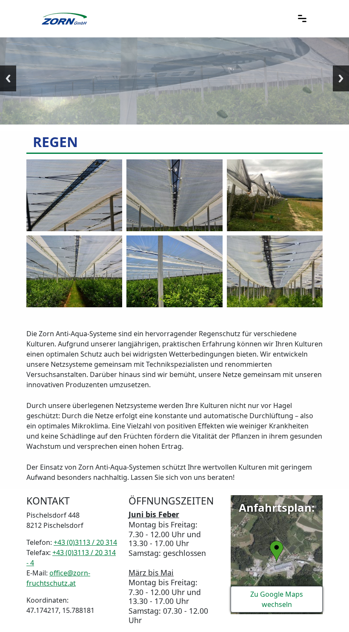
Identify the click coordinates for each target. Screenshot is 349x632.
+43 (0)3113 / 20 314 (85, 542)
